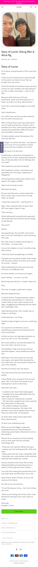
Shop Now (19, 511)
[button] (30, 6)
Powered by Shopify (19, 563)
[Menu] (2, 6)
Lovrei (16, 561)
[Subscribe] (35, 538)
